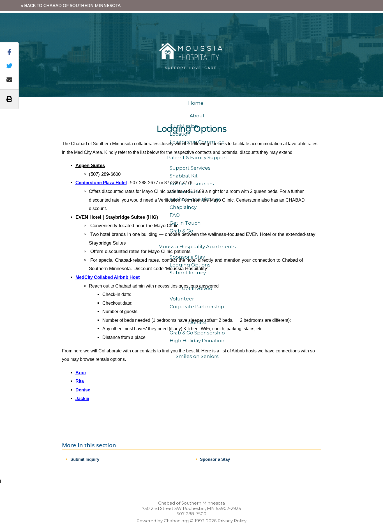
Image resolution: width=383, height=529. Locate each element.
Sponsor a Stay (215, 459)
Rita (79, 381)
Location (180, 134)
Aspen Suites (90, 165)
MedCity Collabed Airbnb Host (107, 277)
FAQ (175, 215)
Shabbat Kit (184, 176)
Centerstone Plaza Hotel (101, 182)
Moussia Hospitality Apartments (197, 246)
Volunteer (182, 299)
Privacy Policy (232, 520)
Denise (82, 389)
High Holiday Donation (197, 340)
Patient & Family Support (197, 157)
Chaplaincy (183, 207)
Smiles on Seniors (197, 356)
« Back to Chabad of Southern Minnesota (71, 5)
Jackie (82, 398)
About (197, 115)
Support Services (190, 168)
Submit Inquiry (84, 459)
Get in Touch (185, 223)
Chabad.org (176, 520)
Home (196, 103)
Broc (80, 372)
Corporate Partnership (197, 306)
